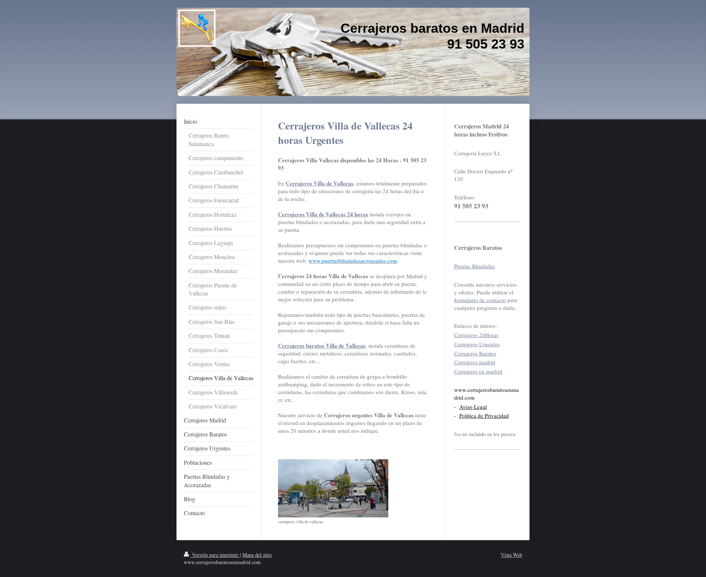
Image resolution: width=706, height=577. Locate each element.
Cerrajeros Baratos (475, 353)
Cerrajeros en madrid (478, 371)
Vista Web (511, 554)
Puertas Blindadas (474, 266)
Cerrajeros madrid (474, 362)
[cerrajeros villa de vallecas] (333, 488)
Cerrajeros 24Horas (476, 335)
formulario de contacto (480, 300)
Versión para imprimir (215, 554)
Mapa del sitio (257, 554)
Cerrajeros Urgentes (477, 344)
